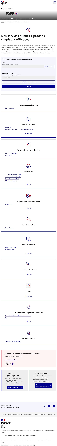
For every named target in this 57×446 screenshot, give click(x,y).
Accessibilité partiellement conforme (16, 440)
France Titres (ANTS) (11, 153)
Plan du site (3, 440)
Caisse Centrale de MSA (12, 179)
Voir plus (29, 133)
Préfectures (8, 155)
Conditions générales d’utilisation (15, 414)
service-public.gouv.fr (13, 435)
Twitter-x (44, 406)
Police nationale (9, 249)
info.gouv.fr (4, 435)
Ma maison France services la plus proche (42, 386)
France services (9, 108)
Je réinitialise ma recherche (28, 82)
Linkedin (49, 406)
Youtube (54, 406)
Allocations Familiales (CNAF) (13, 174)
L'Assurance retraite (10, 181)
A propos (4, 414)
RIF (6, 318)
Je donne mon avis (10, 360)
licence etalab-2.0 (30, 445)
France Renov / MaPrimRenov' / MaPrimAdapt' (18, 316)
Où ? (3, 63)
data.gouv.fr (34, 435)
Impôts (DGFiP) (9, 204)
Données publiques (51, 414)
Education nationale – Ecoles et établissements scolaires (21, 130)
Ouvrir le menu (54, 2)
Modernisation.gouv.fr (28, 414)
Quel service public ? (8, 73)
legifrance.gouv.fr (24, 435)
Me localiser (50, 67)
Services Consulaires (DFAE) (13, 341)
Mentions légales (30, 440)
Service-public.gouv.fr (14, 387)
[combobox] (23, 66)
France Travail (9, 228)
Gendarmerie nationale (11, 247)
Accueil (2, 22)
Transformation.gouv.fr (40, 414)
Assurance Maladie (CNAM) (13, 177)
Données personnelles (41, 440)
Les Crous (8, 127)
